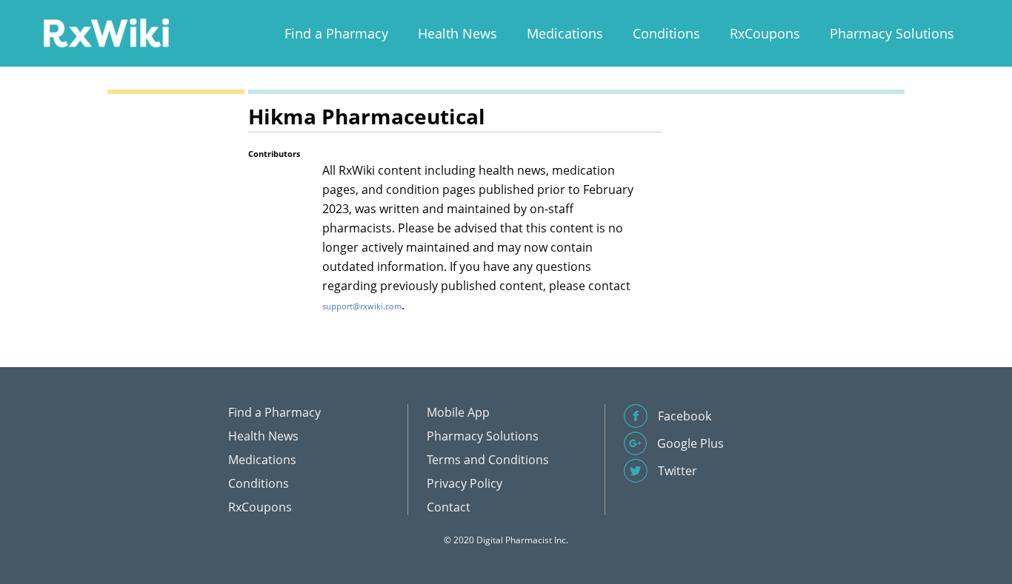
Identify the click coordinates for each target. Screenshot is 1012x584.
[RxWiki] (106, 32)
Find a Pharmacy (336, 33)
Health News (457, 33)
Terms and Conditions (488, 460)
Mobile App (458, 412)
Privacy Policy (464, 483)
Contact (448, 507)
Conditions (666, 33)
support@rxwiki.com (362, 306)
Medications (565, 33)
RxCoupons (765, 33)
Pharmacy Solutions (892, 33)
